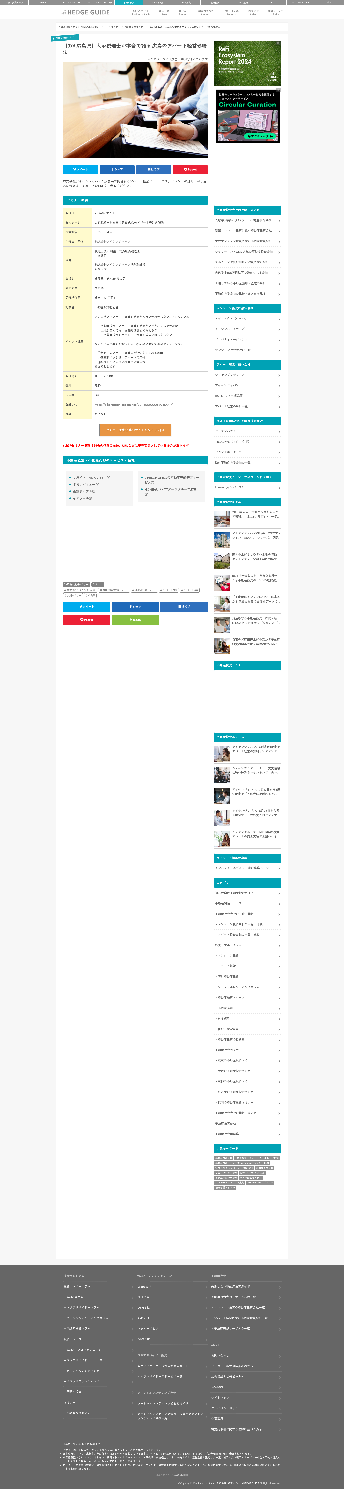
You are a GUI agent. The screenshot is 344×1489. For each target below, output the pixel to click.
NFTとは (143, 1297)
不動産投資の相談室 (231, 1039)
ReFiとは (144, 1318)
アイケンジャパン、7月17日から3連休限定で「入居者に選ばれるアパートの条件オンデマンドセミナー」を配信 (256, 792)
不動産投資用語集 (227, 1134)
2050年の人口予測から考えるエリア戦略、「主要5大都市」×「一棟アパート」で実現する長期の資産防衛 (256, 514)
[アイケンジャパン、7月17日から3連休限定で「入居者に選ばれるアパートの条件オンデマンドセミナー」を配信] (222, 796)
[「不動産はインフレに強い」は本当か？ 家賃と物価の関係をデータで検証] (222, 604)
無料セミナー (74, 595)
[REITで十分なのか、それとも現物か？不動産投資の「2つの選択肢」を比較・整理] (222, 583)
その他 (99, 584)
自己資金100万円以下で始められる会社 (241, 273)
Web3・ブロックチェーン (83, 1350)
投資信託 (215, 2)
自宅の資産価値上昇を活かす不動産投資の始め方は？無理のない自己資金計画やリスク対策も (256, 642)
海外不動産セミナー (251, 1177)
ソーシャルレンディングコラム (239, 987)
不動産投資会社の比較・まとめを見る (240, 294)
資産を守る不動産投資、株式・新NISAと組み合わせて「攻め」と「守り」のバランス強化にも (256, 620)
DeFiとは (144, 1307)
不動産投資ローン (225, 1163)
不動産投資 (128, 2)
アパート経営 (191, 590)
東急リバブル (82, 491)
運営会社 (217, 1387)
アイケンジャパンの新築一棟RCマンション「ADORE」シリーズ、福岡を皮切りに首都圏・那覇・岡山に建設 (256, 535)
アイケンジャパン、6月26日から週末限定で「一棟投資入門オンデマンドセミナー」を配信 (256, 813)
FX (272, 2)
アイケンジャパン (227, 385)
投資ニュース (73, 1339)
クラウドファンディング (82, 1381)
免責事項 (217, 1419)
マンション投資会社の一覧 (233, 350)
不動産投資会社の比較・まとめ (236, 1113)
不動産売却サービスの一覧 (232, 1328)
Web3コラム (74, 1297)
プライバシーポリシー (226, 1408)
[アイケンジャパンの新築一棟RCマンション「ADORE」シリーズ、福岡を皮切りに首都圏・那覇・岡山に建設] (222, 540)
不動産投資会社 (205, 12)
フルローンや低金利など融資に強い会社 (242, 262)
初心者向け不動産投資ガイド (234, 893)
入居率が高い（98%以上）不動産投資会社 (243, 220)
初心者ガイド (141, 12)
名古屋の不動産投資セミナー (237, 1092)
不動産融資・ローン (231, 997)
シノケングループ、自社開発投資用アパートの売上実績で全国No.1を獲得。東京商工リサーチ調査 (256, 834)
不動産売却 (225, 1008)
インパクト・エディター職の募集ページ (242, 868)
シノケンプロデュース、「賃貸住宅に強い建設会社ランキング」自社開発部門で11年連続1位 (256, 770)
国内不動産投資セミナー (115, 590)
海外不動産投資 (228, 976)
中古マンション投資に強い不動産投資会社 (243, 241)
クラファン (100, 2)
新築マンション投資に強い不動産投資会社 (243, 230)
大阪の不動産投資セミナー (236, 1071)
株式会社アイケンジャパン (112, 242)
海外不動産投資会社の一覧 (233, 463)
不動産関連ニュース (228, 903)
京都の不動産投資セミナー (236, 1081)
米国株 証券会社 (264, 1168)
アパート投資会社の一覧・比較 (239, 935)
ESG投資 (186, 2)
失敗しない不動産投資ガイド (230, 1286)
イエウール (81, 498)
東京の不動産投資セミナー (236, 1060)
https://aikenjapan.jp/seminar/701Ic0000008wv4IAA (132, 405)
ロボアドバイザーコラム (82, 1307)
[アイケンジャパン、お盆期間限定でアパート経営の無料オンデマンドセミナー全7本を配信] (222, 754)
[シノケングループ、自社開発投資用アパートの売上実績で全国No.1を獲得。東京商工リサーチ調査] (222, 839)
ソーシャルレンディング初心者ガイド (163, 1403)
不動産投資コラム (78, 1328)
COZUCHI (247, 1168)
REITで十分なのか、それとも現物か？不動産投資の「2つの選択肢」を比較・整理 (255, 578)
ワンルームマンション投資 (229, 1182)
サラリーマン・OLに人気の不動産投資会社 (244, 252)
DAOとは (144, 1339)
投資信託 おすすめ (225, 1187)
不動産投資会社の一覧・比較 (234, 914)
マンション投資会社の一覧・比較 (240, 924)
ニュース (164, 12)
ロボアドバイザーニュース (84, 1360)
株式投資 (243, 2)
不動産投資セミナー (78, 584)
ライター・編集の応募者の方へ (232, 1366)
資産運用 (224, 1018)
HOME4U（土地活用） (230, 396)
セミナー (70, 1402)
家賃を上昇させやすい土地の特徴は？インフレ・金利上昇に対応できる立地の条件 (256, 557)
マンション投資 (228, 955)
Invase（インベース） (230, 487)
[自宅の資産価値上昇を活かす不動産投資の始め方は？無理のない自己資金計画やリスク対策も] (222, 646)
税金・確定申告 (228, 1029)
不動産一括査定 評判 (226, 1177)
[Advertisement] (98, 539)
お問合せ (253, 12)
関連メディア (275, 12)
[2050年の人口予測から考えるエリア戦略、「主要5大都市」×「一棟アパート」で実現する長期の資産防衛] (222, 519)
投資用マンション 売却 (252, 1172)
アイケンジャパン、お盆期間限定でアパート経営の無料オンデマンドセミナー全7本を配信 (256, 749)
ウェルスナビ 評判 (269, 1158)
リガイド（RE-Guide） (89, 478)
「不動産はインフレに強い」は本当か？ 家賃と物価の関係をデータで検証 (256, 599)
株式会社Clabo (180, 1474)
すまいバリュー (84, 485)
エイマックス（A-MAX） (231, 318)
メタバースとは (148, 1328)
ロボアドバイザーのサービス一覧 (160, 1376)
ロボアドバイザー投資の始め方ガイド (163, 1366)
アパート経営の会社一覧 (231, 406)
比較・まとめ (231, 12)
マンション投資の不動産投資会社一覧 (239, 1307)
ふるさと (157, 2)
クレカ (301, 2)
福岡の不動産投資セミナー (236, 1102)
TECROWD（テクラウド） (233, 441)
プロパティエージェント (231, 339)
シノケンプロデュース (230, 375)
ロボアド (71, 2)
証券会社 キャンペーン (227, 1168)
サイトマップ (220, 1398)
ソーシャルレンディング (260, 1182)
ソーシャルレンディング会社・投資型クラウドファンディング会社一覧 (170, 1416)
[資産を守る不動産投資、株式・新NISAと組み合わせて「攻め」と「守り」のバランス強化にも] (222, 625)
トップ (14, 2)
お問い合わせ (220, 1355)
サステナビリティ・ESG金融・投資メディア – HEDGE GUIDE (228, 1483)
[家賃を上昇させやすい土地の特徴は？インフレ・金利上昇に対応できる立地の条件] (222, 561)
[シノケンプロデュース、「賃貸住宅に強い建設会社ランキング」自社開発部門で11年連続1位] (222, 775)
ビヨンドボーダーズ (228, 452)
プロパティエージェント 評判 (253, 1163)
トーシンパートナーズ (230, 329)
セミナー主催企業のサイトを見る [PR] (133, 430)
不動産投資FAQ (225, 1123)
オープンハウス (225, 431)
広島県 (91, 595)
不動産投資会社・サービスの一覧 (233, 1297)
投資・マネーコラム (228, 945)
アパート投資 (170, 590)
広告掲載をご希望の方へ (227, 1377)
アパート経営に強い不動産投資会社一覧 (241, 1318)
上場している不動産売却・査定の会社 (240, 283)
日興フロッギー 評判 (226, 1172)
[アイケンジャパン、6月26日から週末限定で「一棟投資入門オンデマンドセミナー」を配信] (222, 818)
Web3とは (144, 1286)
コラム (183, 12)
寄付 (329, 2)
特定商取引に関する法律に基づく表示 (236, 1429)
